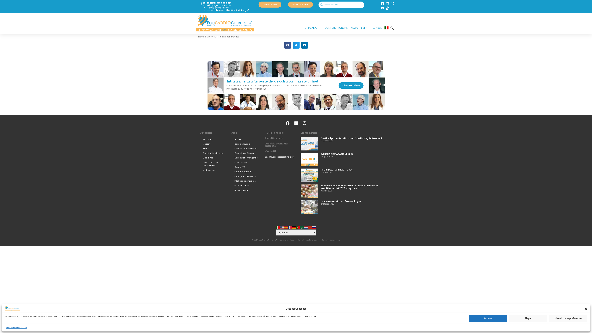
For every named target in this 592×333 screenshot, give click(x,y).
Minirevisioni (209, 170)
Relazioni (207, 139)
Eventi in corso (274, 138)
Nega (528, 318)
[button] (585, 308)
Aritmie (238, 139)
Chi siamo (311, 28)
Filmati (206, 148)
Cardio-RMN (240, 162)
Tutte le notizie (274, 132)
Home (201, 36)
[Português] (298, 227)
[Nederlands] (306, 227)
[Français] (290, 227)
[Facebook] (383, 4)
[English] (282, 227)
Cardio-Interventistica (245, 148)
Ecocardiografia (242, 171)
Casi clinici (208, 157)
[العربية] (302, 227)
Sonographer (241, 190)
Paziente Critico (242, 185)
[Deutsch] (294, 227)
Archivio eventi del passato (276, 145)
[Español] (286, 227)
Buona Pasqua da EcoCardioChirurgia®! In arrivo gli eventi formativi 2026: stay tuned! (349, 187)
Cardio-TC (239, 167)
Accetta (488, 318)
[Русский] (314, 227)
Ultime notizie (309, 132)
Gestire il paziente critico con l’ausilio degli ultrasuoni (351, 138)
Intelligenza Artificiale (245, 180)
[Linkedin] (387, 4)
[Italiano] (278, 227)
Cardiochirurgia (242, 143)
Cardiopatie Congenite (246, 157)
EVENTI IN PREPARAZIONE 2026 (337, 154)
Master (206, 143)
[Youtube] (383, 8)
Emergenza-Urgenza (245, 176)
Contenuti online (336, 28)
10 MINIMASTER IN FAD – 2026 (337, 169)
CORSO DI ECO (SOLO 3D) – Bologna (341, 201)
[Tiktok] (387, 8)
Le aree (377, 28)
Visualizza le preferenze (568, 318)
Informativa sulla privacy (16, 327)
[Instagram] (392, 4)
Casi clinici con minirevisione (210, 164)
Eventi (365, 28)
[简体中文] (310, 227)
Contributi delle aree (213, 153)
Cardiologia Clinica (244, 153)
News (354, 28)
